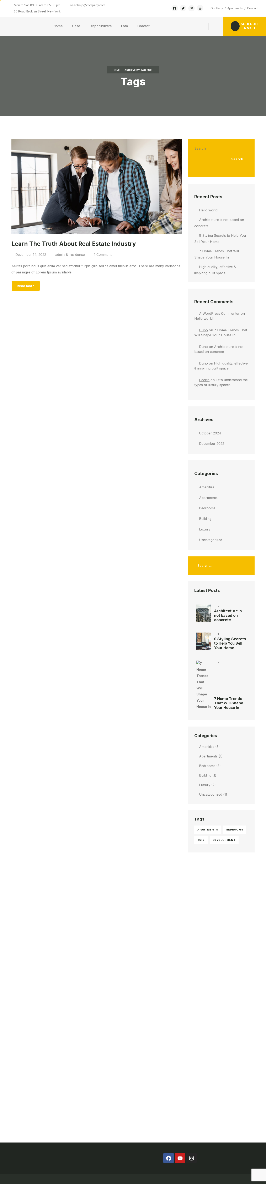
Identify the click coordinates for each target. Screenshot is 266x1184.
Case (76, 26)
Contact (252, 8)
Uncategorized (210, 540)
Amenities (206, 487)
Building (205, 519)
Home (58, 26)
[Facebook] (168, 1158)
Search (200, 148)
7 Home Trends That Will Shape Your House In (228, 703)
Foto (124, 26)
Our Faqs (217, 8)
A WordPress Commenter (219, 313)
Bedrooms (207, 508)
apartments (207, 829)
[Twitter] (183, 8)
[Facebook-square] (174, 8)
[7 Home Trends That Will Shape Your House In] (203, 685)
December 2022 (211, 443)
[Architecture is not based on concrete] (203, 613)
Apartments (235, 8)
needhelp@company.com (87, 5)
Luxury (204, 529)
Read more (25, 286)
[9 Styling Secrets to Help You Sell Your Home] (203, 641)
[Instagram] (200, 8)
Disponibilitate (101, 26)
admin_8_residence (70, 254)
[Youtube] (180, 1158)
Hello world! (208, 210)
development (224, 839)
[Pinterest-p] (191, 8)
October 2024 (210, 433)
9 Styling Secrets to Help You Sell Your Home (230, 643)
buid (200, 839)
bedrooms (234, 829)
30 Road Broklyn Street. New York (37, 11)
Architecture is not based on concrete (228, 615)
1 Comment (103, 254)
